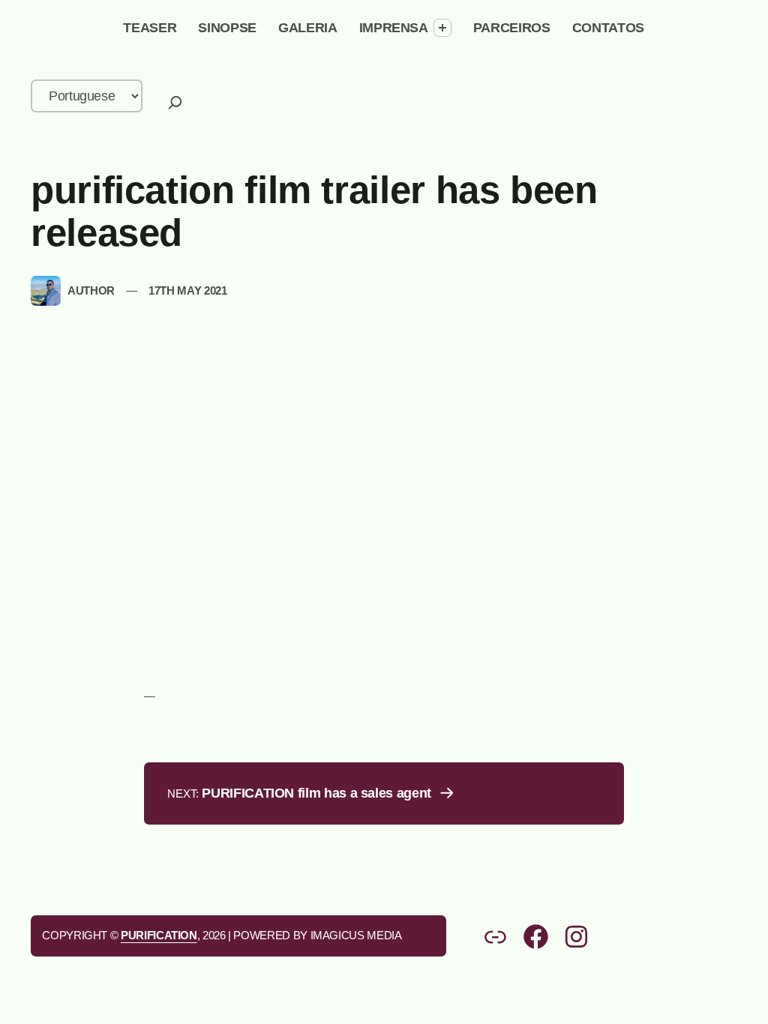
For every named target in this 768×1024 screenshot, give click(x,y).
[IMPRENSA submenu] (443, 28)
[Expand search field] (175, 102)
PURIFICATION (159, 936)
